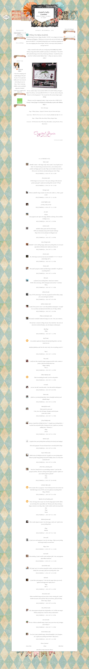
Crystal (20, 69)
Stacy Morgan (44, 242)
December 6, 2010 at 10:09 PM (46, 480)
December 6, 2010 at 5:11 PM (46, 333)
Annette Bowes (44, 631)
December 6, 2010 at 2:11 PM (46, 249)
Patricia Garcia (44, 519)
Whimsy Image (30, 51)
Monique (44, 190)
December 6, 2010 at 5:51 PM (46, 380)
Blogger (72, 29)
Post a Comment (44, 643)
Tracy (44, 358)
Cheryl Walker (44, 420)
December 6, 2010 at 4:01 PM (46, 299)
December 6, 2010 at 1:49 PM (46, 237)
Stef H (44, 338)
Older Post (60, 646)
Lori (45, 384)
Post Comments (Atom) (47, 649)
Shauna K (44, 292)
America (44, 254)
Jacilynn (45, 226)
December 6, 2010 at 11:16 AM (46, 197)
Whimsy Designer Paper (52, 118)
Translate (21, 36)
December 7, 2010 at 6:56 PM (46, 615)
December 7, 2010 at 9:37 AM (46, 533)
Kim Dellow (44, 565)
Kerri (44, 553)
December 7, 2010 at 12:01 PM (46, 573)
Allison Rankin (44, 374)
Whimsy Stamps (35, 111)
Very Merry (32, 93)
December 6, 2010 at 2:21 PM (46, 261)
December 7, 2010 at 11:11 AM (46, 549)
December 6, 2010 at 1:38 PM (46, 221)
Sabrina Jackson (44, 304)
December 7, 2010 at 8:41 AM (46, 515)
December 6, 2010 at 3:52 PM (46, 287)
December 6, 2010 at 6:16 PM (46, 402)
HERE (44, 97)
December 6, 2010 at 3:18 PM (46, 273)
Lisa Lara (44, 619)
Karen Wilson (44, 452)
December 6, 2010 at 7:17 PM (46, 416)
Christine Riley (44, 485)
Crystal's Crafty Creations (43, 13)
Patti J (44, 162)
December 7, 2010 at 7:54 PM (46, 627)
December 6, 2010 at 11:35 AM (46, 207)
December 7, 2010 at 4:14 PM (46, 589)
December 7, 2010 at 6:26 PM (46, 603)
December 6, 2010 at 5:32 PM (46, 370)
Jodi (45, 577)
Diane (44, 394)
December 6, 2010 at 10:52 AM (46, 185)
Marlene (45, 438)
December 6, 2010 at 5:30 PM (46, 354)
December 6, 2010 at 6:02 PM (46, 390)
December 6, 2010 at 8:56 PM (46, 462)
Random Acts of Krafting (44, 499)
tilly (45, 278)
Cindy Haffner (44, 202)
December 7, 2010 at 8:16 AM (46, 494)
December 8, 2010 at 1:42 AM (46, 639)
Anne (44, 537)
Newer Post (28, 646)
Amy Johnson (44, 608)
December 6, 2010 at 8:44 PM (46, 448)
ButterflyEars (44, 406)
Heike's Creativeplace (44, 316)
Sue (44, 212)
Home (44, 646)
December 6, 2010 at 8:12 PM (46, 434)
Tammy (44, 266)
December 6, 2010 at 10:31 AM (46, 173)
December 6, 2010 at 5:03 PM (46, 311)
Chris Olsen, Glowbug (44, 467)
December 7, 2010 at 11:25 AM (46, 561)
